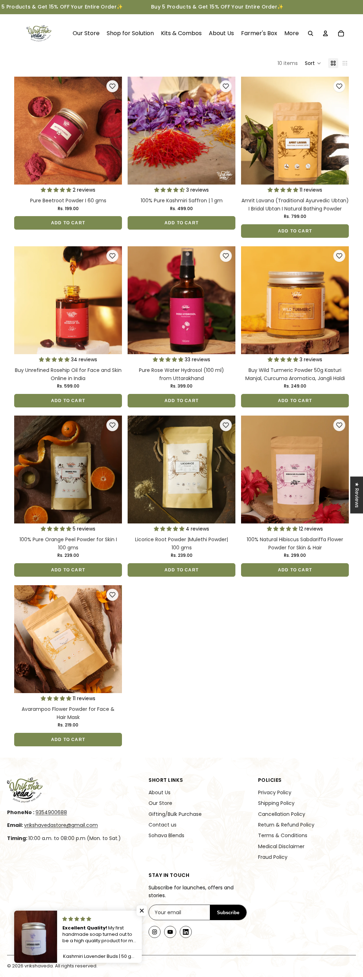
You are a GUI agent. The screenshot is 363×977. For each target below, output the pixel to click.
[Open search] (310, 33)
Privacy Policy (274, 792)
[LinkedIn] (186, 932)
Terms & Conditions (282, 835)
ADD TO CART (68, 222)
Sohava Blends (166, 835)
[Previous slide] (24, 130)
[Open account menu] (325, 33)
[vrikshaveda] (69, 790)
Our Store (160, 803)
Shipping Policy (276, 803)
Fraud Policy (272, 857)
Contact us (163, 824)
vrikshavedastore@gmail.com (61, 825)
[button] (313, 63)
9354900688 (51, 812)
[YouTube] (170, 932)
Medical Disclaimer (281, 846)
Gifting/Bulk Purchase (175, 814)
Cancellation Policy (281, 814)
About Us (160, 792)
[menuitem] (291, 33)
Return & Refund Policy (286, 824)
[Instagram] (155, 932)
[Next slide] (111, 130)
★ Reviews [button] (357, 494)
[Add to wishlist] (112, 86)
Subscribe (228, 912)
